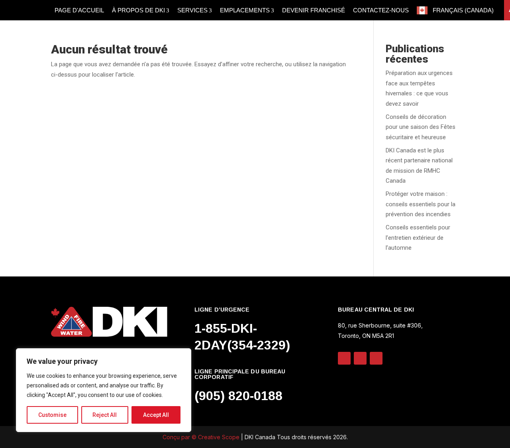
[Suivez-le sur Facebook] (376, 358)
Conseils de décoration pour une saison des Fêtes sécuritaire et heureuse (420, 127)
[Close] (183, 355)
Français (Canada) (463, 10)
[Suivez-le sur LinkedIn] (344, 358)
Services (192, 10)
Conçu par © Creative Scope (202, 437)
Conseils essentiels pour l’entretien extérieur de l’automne (418, 237)
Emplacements (245, 10)
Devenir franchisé (313, 10)
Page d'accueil (79, 10)
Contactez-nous (381, 10)
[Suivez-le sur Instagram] (360, 358)
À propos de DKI (138, 10)
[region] (103, 390)
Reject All (104, 415)
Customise (52, 415)
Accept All (156, 415)
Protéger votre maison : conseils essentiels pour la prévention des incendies (420, 204)
